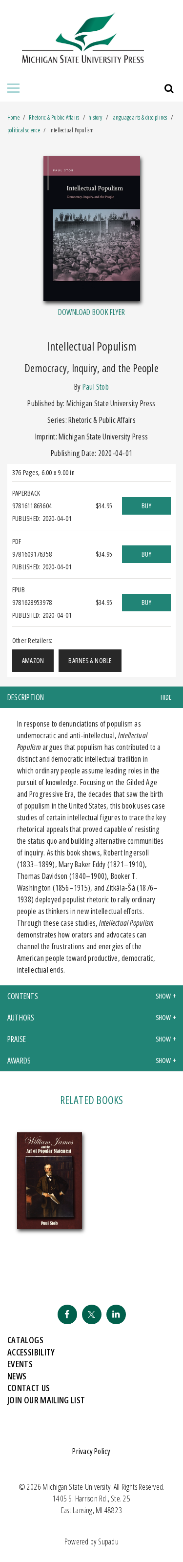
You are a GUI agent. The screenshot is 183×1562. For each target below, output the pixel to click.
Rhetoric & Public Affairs (55, 117)
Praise (16, 1039)
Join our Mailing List (46, 1400)
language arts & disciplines (139, 117)
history (95, 117)
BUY (146, 505)
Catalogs (25, 1340)
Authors (21, 1017)
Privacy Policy (91, 1451)
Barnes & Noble (89, 660)
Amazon (33, 660)
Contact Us (28, 1388)
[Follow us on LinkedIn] (116, 1314)
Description (25, 697)
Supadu (108, 1541)
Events (20, 1364)
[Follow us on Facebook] (67, 1314)
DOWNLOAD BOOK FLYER (91, 312)
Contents (22, 996)
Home (13, 117)
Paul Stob (95, 386)
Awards (19, 1060)
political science (23, 130)
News (16, 1376)
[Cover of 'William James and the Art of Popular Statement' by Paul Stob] (49, 1180)
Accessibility (31, 1352)
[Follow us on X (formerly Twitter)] (92, 1314)
